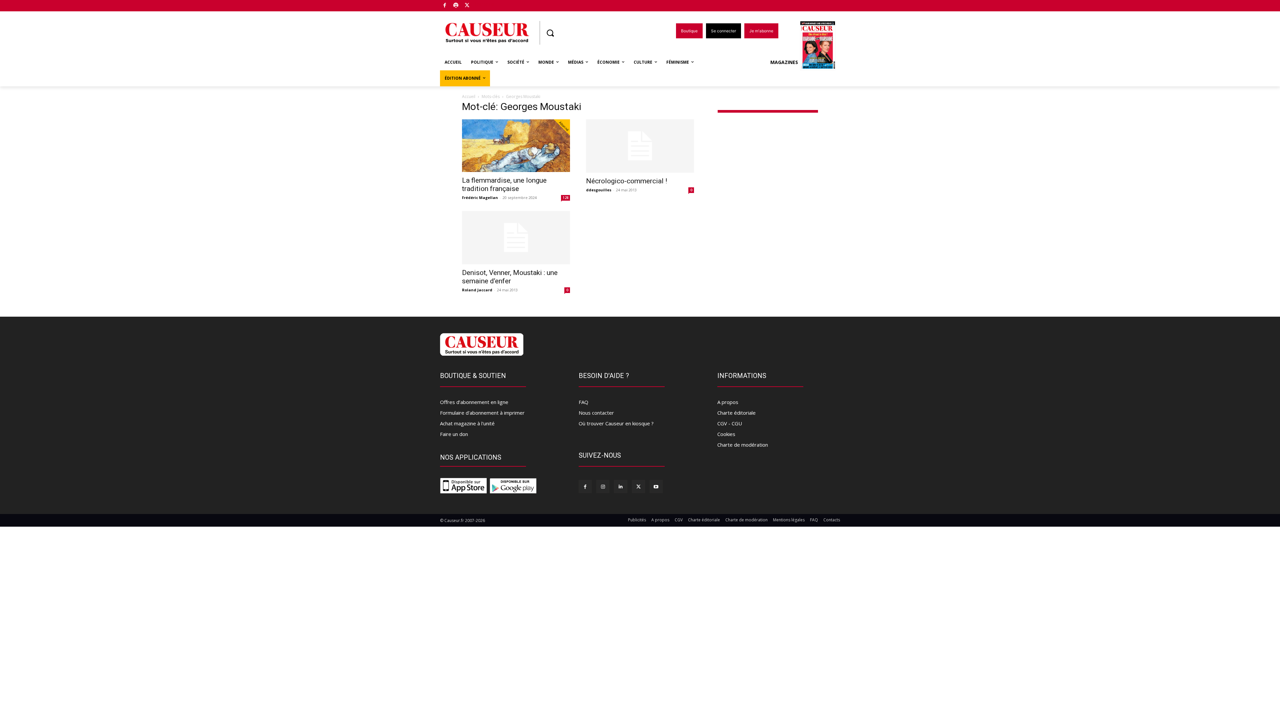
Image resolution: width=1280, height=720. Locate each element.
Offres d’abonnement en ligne (474, 402)
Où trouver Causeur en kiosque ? (616, 423)
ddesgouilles (598, 189)
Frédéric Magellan (480, 197)
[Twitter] (467, 6)
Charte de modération (742, 444)
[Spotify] (456, 6)
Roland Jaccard (477, 289)
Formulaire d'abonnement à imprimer (482, 412)
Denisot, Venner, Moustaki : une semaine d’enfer (510, 277)
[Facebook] (445, 6)
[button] (550, 33)
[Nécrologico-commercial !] (640, 146)
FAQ (583, 402)
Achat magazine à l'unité (467, 423)
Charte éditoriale (736, 412)
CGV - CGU (729, 423)
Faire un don (454, 434)
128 (566, 197)
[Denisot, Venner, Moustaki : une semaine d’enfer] (516, 237)
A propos (727, 402)
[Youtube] (656, 486)
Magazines (784, 62)
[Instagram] (602, 486)
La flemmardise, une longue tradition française (504, 184)
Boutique (484, 4)
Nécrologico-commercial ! (626, 181)
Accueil (468, 96)
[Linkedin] (620, 486)
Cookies (726, 434)
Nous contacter (596, 412)
